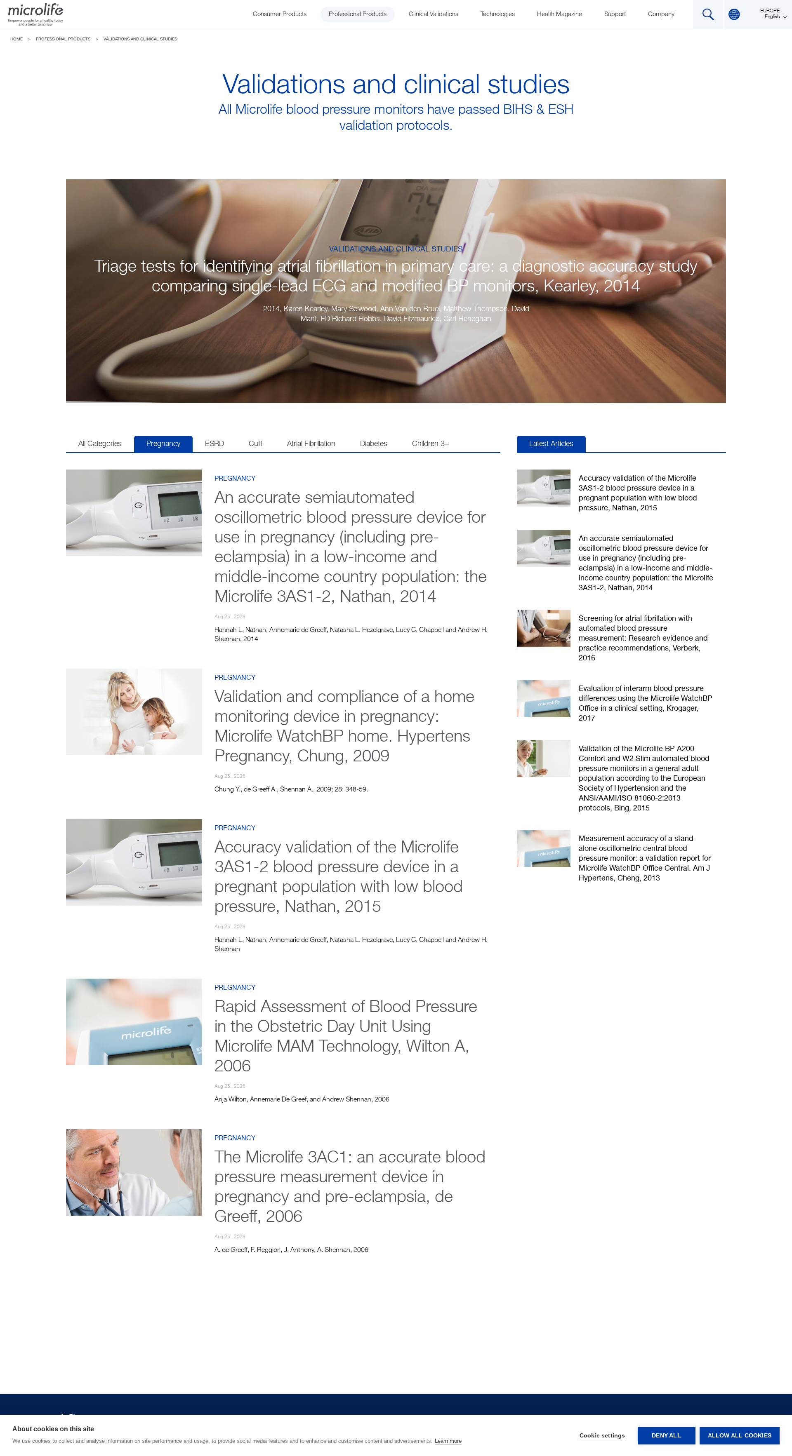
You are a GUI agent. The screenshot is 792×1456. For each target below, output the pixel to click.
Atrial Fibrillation (311, 444)
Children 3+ (430, 444)
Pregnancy (163, 444)
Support (615, 14)
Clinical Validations (433, 14)
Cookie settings (602, 1436)
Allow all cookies (739, 1436)
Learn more (448, 1441)
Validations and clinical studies (140, 39)
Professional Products (358, 14)
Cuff (255, 444)
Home (16, 39)
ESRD (214, 444)
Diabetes (373, 444)
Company (661, 14)
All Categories (100, 444)
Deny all (666, 1436)
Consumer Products (279, 14)
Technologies (498, 14)
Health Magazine (559, 14)
